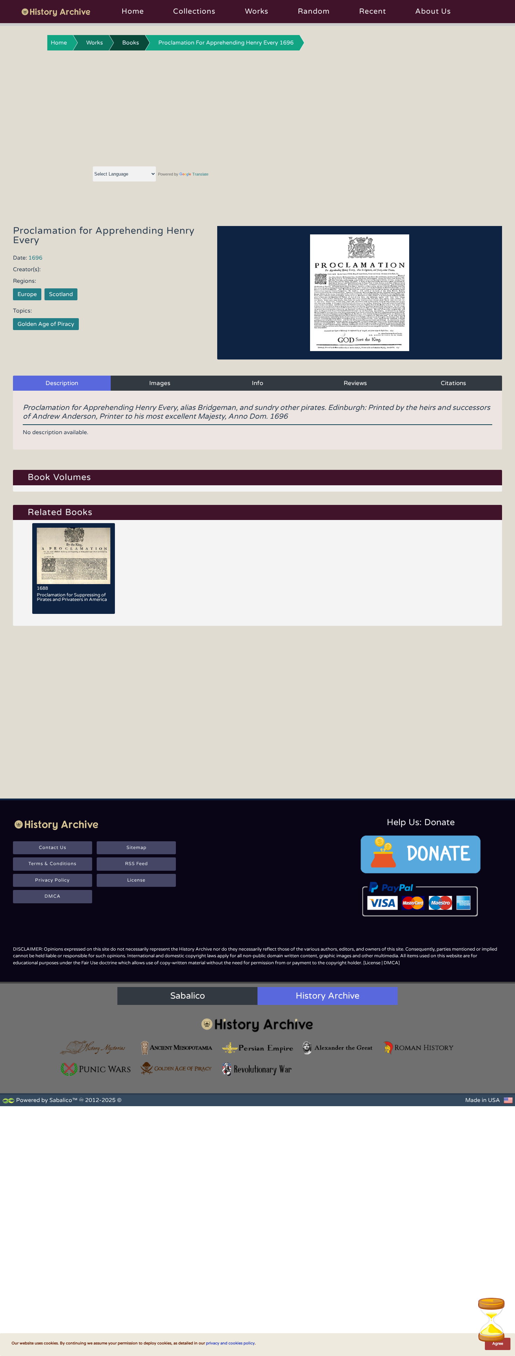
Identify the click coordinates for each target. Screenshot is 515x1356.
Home (133, 11)
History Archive (327, 996)
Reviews (355, 383)
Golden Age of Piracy (46, 324)
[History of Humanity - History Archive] (257, 1025)
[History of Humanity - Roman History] (419, 1048)
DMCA (52, 896)
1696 (35, 257)
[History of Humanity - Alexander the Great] (338, 1048)
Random (314, 11)
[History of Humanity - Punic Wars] (96, 1069)
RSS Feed (136, 864)
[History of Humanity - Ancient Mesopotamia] (176, 1048)
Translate (200, 174)
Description (62, 383)
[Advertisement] (257, 107)
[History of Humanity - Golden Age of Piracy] (176, 1068)
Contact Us (52, 847)
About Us (433, 11)
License (136, 880)
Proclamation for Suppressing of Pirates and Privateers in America (72, 597)
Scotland (61, 294)
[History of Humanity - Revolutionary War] (257, 1069)
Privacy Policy (52, 880)
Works (256, 11)
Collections (194, 11)
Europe (27, 294)
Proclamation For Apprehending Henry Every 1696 (226, 42)
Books (130, 42)
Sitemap (136, 847)
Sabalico (187, 996)
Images (159, 383)
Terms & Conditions (52, 864)
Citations (453, 383)
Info (257, 383)
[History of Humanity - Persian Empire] (257, 1048)
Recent (372, 11)
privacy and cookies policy (230, 1343)
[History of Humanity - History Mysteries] (96, 1048)
